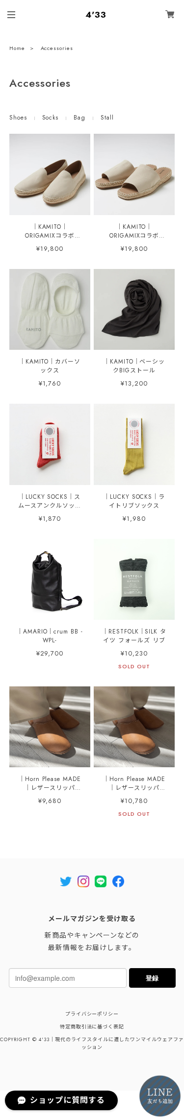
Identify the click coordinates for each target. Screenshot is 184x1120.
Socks (50, 118)
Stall (107, 118)
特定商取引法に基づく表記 (92, 1026)
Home (17, 48)
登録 (152, 977)
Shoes (18, 118)
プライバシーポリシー (92, 1014)
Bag (79, 118)
